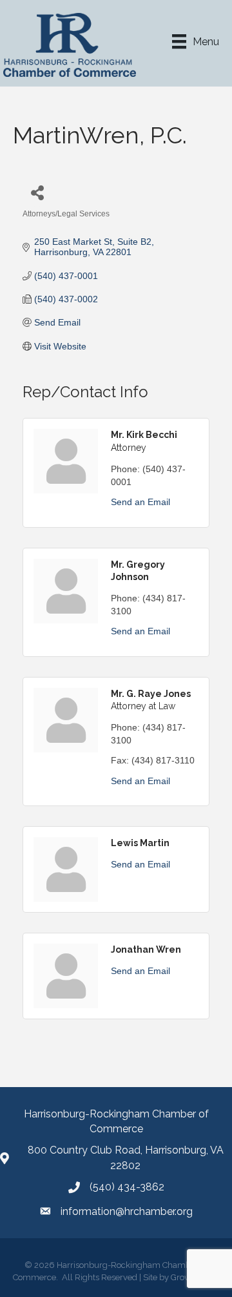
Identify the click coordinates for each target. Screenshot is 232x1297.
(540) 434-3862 (127, 1187)
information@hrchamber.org (127, 1211)
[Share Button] (37, 192)
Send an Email (140, 502)
